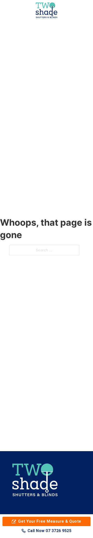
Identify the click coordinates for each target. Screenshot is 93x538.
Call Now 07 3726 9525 (50, 530)
